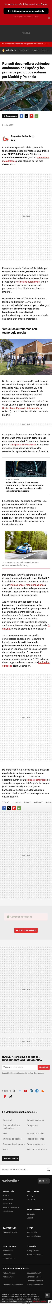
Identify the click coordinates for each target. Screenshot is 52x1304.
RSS (42, 1090)
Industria (17, 802)
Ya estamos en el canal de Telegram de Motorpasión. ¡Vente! (26, 44)
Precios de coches (35, 1139)
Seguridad (45, 50)
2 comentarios (11, 116)
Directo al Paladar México (13, 1285)
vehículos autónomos (28, 281)
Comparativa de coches (14, 1144)
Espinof (30, 1218)
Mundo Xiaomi (8, 1211)
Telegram (37, 1090)
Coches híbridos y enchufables (11, 1126)
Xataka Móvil (8, 1199)
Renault (27, 802)
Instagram (31, 1090)
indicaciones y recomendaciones (27, 584)
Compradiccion (9, 1258)
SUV (5, 1133)
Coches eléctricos (35, 1120)
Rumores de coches (12, 1139)
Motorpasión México (35, 1285)
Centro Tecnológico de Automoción (20, 408)
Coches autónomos (36, 1144)
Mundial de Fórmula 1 (37, 1149)
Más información (39, 1301)
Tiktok (11, 1096)
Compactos (32, 1125)
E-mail (36, 116)
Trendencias (8, 1251)
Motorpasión (32, 1232)
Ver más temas (11, 1158)
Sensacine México (34, 1277)
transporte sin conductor (23, 444)
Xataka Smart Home (11, 1207)
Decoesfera (7, 1254)
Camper (34, 50)
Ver (27, 930)
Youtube (25, 1090)
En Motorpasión (12, 479)
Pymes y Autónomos (35, 1254)
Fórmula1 (7, 1120)
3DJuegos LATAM (34, 1273)
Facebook (21, 116)
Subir (41, 1181)
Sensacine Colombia (35, 1281)
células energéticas (36, 779)
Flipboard (31, 116)
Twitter (26, 116)
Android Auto (11, 50)
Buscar (48, 1169)
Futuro (6, 1149)
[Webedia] (10, 1182)
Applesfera (7, 1203)
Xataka (6, 1195)
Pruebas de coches (36, 1133)
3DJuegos (31, 1195)
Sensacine (31, 1214)
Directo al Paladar (10, 1232)
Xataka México (9, 1273)
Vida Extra (31, 1199)
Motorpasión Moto (34, 1236)
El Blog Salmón (33, 1251)
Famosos (23, 50)
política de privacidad (36, 1073)
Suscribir (43, 1067)
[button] (22, 136)
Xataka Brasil (8, 1277)
